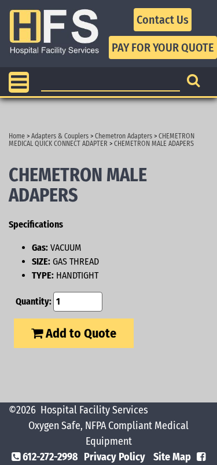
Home (17, 136)
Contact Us (163, 20)
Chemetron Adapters (123, 136)
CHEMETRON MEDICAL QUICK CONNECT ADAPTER (101, 140)
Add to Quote (79, 333)
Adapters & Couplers (60, 136)
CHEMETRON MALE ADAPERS (154, 144)
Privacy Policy (114, 457)
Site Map (172, 457)
